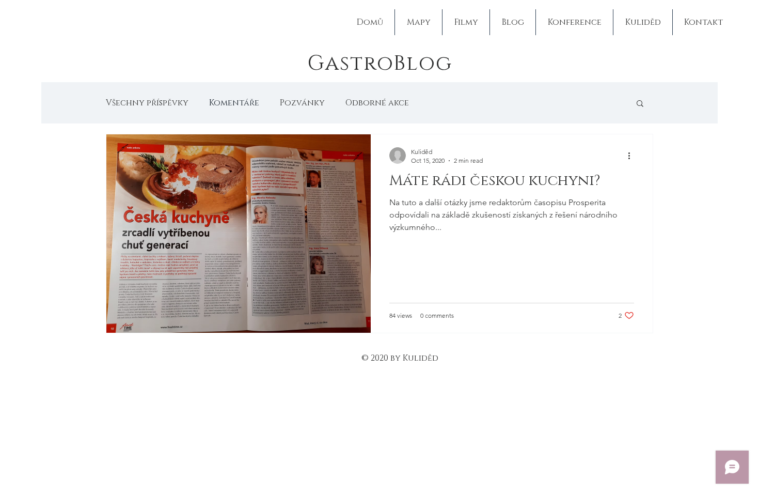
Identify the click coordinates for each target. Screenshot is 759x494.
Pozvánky (302, 103)
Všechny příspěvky (147, 103)
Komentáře (234, 103)
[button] (640, 104)
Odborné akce (377, 103)
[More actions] (632, 155)
